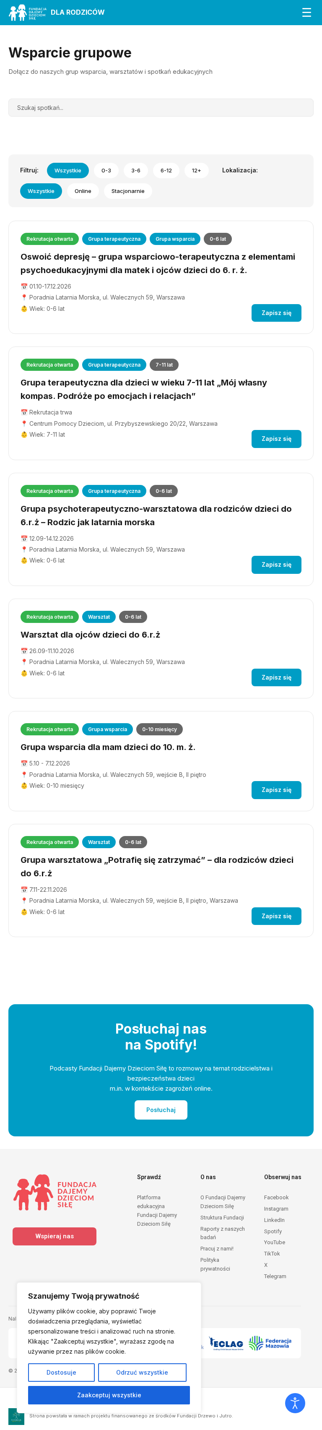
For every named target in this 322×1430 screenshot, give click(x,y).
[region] (109, 1347)
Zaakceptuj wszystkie (109, 1395)
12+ (196, 170)
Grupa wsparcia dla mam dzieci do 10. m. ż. (108, 747)
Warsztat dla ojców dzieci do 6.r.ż (90, 635)
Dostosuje (61, 1372)
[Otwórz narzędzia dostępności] (295, 1403)
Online (83, 191)
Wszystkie (68, 170)
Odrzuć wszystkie (142, 1372)
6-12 (166, 170)
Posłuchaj (161, 1109)
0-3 (106, 170)
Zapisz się (276, 312)
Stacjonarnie (128, 191)
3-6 (135, 170)
